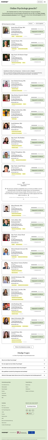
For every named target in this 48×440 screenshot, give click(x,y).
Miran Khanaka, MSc (16, 205)
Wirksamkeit (4, 386)
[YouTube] (33, 410)
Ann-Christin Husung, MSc (18, 81)
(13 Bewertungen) (40, 153)
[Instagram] (27, 410)
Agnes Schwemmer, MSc (17, 318)
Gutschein (4, 393)
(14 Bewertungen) (40, 82)
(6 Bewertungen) (40, 278)
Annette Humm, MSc (16, 41)
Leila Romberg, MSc (16, 304)
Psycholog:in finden (31, 406)
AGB (2, 418)
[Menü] (45, 2)
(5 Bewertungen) (40, 125)
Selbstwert (28, 389)
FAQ (2, 397)
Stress (27, 386)
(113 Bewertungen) (40, 250)
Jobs (3, 411)
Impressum (4, 422)
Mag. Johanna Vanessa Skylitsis (19, 262)
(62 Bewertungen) (40, 222)
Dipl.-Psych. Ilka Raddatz (18, 137)
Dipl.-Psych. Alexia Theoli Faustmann (18, 235)
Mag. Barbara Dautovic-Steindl (19, 95)
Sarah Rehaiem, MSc (16, 123)
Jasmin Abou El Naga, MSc (18, 27)
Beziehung (28, 384)
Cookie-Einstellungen (6, 424)
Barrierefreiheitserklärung (7, 420)
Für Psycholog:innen (6, 409)
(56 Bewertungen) (40, 207)
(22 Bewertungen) (40, 139)
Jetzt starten (40, 1)
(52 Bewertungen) (40, 111)
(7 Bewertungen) (40, 236)
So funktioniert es (5, 384)
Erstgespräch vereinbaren (37, 31)
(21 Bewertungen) (40, 264)
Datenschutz (4, 416)
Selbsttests (4, 395)
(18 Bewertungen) (40, 28)
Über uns (4, 405)
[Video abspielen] (9, 32)
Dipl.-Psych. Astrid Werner (18, 166)
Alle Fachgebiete (39, 23)
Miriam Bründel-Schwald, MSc (19, 249)
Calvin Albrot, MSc (16, 220)
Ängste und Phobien (30, 391)
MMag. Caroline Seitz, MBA (18, 110)
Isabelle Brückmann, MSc (18, 277)
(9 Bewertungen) (40, 167)
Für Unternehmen (5, 407)
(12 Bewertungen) (40, 42)
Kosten (3, 391)
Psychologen (4, 389)
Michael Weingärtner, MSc (18, 152)
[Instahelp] (4, 2)
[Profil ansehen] (6, 30)
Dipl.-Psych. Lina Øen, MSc (18, 289)
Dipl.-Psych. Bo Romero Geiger (19, 54)
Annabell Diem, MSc (16, 332)
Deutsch (30, 23)
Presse (3, 414)
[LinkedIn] (30, 410)
